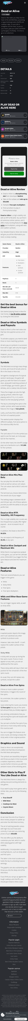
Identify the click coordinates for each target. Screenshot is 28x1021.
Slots (14, 964)
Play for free (14, 169)
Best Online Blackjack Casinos (14, 948)
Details (3, 60)
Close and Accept (21, 1019)
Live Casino (14, 956)
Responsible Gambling (14, 927)
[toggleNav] (25, 3)
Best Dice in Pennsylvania (14, 951)
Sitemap (14, 935)
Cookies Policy (17, 1016)
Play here (11, 60)
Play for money (14, 173)
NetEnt (7, 14)
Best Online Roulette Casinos (14, 962)
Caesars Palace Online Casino (14, 979)
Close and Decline (7, 1019)
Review (18, 60)
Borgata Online (14, 977)
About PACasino (14, 925)
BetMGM (14, 971)
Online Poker (14, 959)
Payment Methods (14, 943)
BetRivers (14, 974)
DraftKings (14, 982)
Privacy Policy (14, 933)
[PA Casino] (7, 3)
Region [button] (11, 915)
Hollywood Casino (14, 985)
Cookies (14, 930)
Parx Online (14, 988)
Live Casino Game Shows (14, 953)
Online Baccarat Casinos (14, 945)
